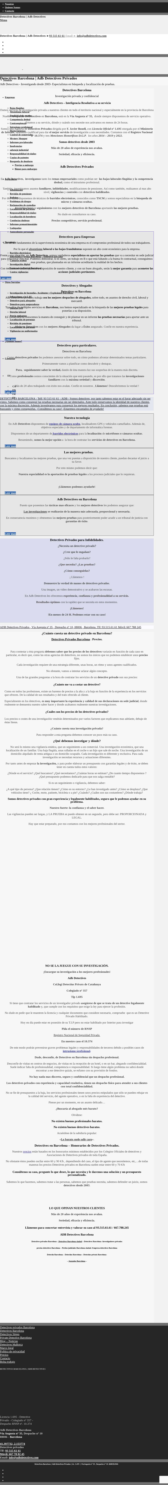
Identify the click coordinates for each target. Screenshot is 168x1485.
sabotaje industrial (19, 150)
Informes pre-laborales (21, 142)
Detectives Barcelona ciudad (70, 1241)
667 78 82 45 (16, 1454)
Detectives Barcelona (12, 1330)
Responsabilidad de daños (23, 153)
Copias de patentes (19, 157)
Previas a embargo (24, 165)
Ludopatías (15, 228)
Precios (4, 1354)
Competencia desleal (20, 119)
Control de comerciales (21, 134)
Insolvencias (16, 146)
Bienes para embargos (26, 169)
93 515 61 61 (57, 35)
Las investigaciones (35, 511)
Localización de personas (22, 319)
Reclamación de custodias (23, 205)
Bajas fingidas (17, 108)
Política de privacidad (12, 1351)
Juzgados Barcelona (77, 1261)
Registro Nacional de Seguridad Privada (77, 1035)
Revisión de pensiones (21, 193)
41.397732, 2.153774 (12, 1443)
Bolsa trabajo (7, 1361)
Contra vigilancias (19, 272)
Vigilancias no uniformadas (24, 331)
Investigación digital (20, 264)
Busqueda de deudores (21, 161)
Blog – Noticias (9, 1341)
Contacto (5, 1358)
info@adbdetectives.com (92, 35)
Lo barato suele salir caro (76, 1139)
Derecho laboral (18, 312)
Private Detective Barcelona (16, 1337)
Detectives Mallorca (11, 1344)
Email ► (71, 35)
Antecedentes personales (22, 232)
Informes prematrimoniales (23, 224)
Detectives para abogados (22, 300)
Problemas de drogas (20, 201)
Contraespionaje (18, 123)
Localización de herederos (23, 216)
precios (27, 1151)
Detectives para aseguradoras (24, 304)
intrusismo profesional (76, 1051)
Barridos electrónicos (20, 253)
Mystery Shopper (18, 138)
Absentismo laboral (19, 112)
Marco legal (7, 1348)
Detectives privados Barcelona (17, 1327)
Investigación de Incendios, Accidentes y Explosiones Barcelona (41, 293)
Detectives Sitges (9, 1334)
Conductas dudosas (20, 220)
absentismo (36, 249)
